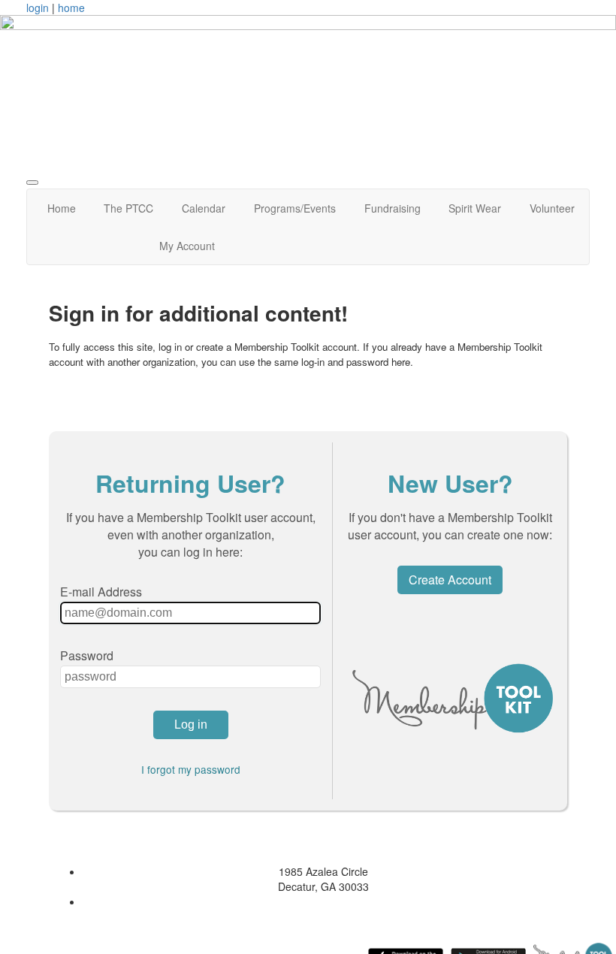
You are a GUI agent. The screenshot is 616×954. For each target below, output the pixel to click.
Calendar (203, 208)
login (37, 7)
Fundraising (392, 208)
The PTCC (128, 208)
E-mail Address (101, 591)
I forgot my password (190, 769)
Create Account (450, 579)
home (71, 7)
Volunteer (552, 208)
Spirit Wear (474, 208)
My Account (187, 245)
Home (61, 208)
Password (86, 655)
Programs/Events (295, 208)
